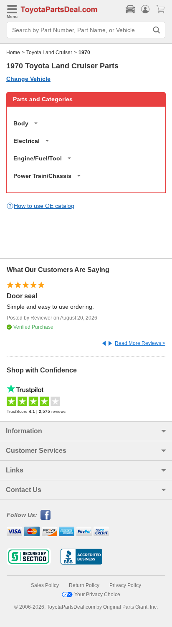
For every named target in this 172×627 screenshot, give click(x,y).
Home (13, 52)
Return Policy (84, 585)
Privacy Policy (125, 585)
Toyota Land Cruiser (49, 52)
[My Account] (145, 9)
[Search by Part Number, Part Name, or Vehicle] (157, 30)
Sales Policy (45, 585)
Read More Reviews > (140, 343)
